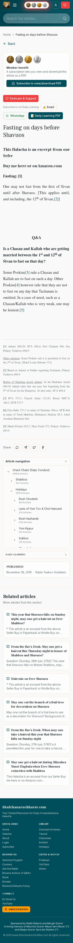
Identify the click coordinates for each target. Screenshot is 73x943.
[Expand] (11, 481)
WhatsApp (17, 115)
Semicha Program (12, 860)
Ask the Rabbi (10, 868)
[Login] (55, 5)
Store (5, 877)
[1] (4, 346)
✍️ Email (48, 107)
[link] (37, 35)
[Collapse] (8, 471)
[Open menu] (15, 5)
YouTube (44, 864)
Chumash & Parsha (49, 829)
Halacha (6, 833)
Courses (7, 864)
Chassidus (45, 838)
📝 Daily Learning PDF (46, 115)
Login (5, 842)
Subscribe (8, 846)
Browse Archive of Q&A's (16, 873)
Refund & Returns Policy (16, 885)
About (5, 838)
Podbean (44, 860)
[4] (17, 284)
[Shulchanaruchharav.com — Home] (6, 5)
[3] (27, 272)
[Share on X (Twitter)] (34, 447)
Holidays (44, 846)
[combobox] (36, 18)
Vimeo (42, 868)
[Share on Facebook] (42, 447)
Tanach (43, 833)
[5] (22, 310)
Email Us (11, 899)
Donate (6, 881)
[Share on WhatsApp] (17, 447)
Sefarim (43, 842)
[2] (56, 198)
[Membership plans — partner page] (36, 5)
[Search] (65, 18)
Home (7, 34)
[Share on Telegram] (25, 447)
